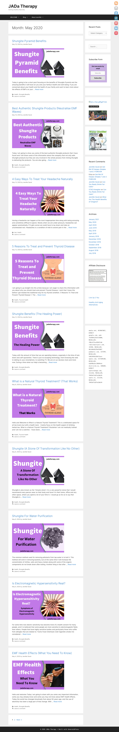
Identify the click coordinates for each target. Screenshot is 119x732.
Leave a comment (19, 96)
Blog (24, 17)
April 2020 (93, 225)
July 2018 (92, 253)
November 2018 (95, 242)
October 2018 (94, 245)
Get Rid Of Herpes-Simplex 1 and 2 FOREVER (97, 169)
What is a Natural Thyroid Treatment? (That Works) (45, 381)
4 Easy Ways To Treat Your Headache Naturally (42, 179)
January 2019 (94, 236)
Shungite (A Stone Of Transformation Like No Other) (45, 448)
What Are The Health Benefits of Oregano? (98, 199)
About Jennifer (36, 17)
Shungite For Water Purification (32, 516)
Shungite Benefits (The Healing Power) (37, 313)
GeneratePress (73, 729)
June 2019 (93, 228)
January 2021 (94, 219)
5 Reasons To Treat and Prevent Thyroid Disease (43, 246)
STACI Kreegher (94, 189)
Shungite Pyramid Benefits (29, 41)
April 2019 (92, 233)
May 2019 (92, 231)
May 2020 (92, 222)
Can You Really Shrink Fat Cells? (97, 184)
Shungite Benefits (24, 94)
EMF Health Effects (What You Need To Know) (42, 653)
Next (19, 720)
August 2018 (93, 250)
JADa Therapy (22, 6)
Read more (39, 89)
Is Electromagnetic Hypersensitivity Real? (38, 583)
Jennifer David (94, 167)
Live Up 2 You (94, 298)
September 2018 (95, 248)
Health (16, 94)
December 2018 (95, 239)
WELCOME (13, 17)
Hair (15, 232)
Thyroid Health (23, 300)
